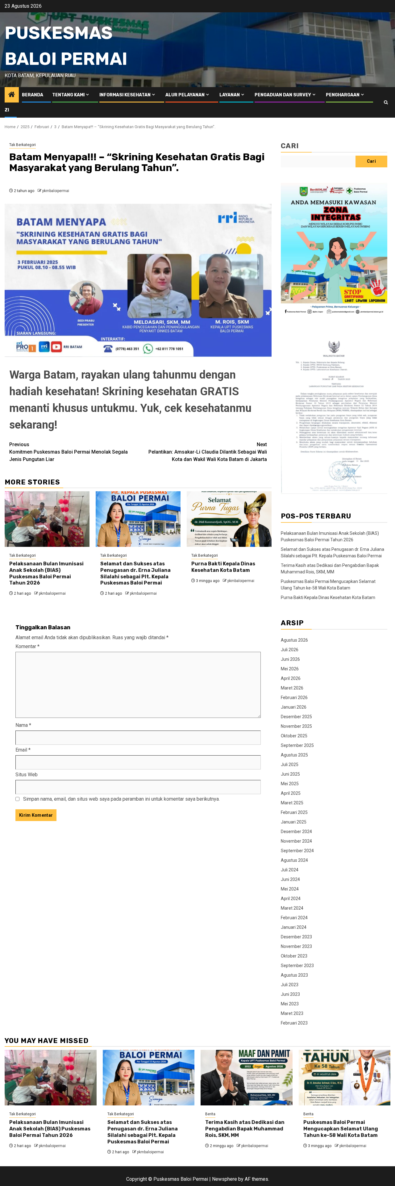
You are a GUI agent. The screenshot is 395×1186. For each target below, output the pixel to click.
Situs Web (26, 774)
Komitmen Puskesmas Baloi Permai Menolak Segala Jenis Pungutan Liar (68, 452)
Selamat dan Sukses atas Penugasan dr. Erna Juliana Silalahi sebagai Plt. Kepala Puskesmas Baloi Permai (135, 573)
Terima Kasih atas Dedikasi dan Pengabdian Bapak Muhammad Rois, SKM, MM (245, 1128)
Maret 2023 (292, 1013)
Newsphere (224, 1179)
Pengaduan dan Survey (283, 95)
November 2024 (296, 841)
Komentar (27, 646)
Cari (290, 146)
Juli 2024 (289, 869)
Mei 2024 (290, 888)
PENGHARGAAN (343, 95)
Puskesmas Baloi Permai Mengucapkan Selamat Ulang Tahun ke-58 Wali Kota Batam (340, 1128)
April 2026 (291, 678)
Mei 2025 (290, 783)
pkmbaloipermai (55, 191)
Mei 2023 (290, 1003)
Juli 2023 (289, 984)
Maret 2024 (292, 908)
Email (23, 750)
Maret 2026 (292, 687)
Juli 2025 (289, 764)
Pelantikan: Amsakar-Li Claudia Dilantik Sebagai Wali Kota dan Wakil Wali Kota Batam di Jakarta (207, 452)
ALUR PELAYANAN (185, 95)
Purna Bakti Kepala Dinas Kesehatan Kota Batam (223, 567)
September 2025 (297, 745)
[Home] (11, 95)
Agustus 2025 (294, 754)
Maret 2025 (292, 802)
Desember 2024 (296, 831)
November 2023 (296, 946)
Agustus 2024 (294, 860)
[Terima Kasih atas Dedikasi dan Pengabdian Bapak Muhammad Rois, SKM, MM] (247, 1077)
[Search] (386, 102)
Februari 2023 (294, 1022)
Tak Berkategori (22, 145)
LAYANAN (229, 95)
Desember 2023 (296, 936)
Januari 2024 (293, 927)
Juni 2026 (290, 659)
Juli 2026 (289, 649)
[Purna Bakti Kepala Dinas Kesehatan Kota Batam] (229, 519)
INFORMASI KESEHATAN (125, 95)
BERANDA (32, 95)
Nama (23, 725)
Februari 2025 (294, 812)
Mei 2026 (290, 668)
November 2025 (296, 726)
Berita (210, 1114)
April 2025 (291, 793)
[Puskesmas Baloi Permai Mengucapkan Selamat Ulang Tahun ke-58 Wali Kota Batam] (345, 1077)
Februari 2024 (294, 917)
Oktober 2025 (294, 735)
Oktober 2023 (294, 955)
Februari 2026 (294, 697)
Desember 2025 (296, 716)
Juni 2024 (290, 879)
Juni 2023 (290, 994)
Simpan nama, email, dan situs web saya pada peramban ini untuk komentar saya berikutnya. (121, 799)
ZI (7, 110)
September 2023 (297, 965)
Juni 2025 (290, 774)
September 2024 (297, 850)
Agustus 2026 (294, 640)
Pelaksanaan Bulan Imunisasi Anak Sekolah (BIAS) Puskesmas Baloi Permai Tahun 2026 (46, 573)
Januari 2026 (293, 707)
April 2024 (291, 898)
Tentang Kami (68, 95)
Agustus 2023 (294, 975)
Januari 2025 (293, 821)
